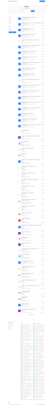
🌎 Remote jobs (23, 382)
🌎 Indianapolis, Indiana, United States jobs (39, 357)
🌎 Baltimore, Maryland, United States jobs (39, 329)
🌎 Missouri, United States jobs (25, 372)
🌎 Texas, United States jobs (24, 396)
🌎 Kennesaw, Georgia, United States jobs (38, 360)
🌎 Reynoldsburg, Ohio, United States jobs (38, 382)
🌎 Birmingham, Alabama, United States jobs (39, 330)
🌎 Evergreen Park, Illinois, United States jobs (39, 347)
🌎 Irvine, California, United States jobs (26, 359)
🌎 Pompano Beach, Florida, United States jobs (39, 379)
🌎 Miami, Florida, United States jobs (26, 369)
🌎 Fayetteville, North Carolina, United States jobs (39, 349)
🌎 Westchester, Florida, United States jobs (26, 399)
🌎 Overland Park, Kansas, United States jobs (39, 376)
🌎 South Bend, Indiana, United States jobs (38, 389)
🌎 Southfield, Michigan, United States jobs (39, 390)
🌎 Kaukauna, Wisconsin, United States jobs (26, 360)
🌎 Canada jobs (35, 333)
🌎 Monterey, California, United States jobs (39, 372)
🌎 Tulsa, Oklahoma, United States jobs (38, 396)
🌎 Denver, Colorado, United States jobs (26, 343)
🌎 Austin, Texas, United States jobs (25, 329)
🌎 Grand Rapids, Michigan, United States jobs (27, 353)
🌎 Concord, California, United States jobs (38, 339)
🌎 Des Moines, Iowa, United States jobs (38, 343)
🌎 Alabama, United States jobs (37, 323)
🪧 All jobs (22, 323)
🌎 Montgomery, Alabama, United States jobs (27, 373)
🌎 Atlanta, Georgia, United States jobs (26, 327)
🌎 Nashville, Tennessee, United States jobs (39, 373)
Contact (9, 327)
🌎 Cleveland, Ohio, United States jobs (38, 336)
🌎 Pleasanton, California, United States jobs (27, 379)
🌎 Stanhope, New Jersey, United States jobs (39, 392)
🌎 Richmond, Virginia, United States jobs (26, 383)
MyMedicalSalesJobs (12, 1)
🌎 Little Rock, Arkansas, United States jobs (26, 363)
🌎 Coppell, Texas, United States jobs (38, 340)
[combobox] (12, 24)
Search (9, 17)
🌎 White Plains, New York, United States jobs (39, 399)
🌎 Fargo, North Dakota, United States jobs (26, 349)
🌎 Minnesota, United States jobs (37, 370)
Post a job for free (42, 1)
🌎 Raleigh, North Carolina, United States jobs (39, 380)
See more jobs (31, 314)
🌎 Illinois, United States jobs (24, 357)
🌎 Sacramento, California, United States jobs (39, 383)
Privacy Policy (10, 326)
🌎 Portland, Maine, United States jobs (26, 380)
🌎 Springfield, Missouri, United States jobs (26, 392)
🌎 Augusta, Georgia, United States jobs (38, 327)
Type (9, 20)
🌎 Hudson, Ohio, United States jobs (38, 356)
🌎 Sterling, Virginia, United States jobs (26, 393)
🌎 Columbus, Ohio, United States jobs (38, 337)
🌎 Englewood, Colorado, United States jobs (27, 347)
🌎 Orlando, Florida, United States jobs (26, 376)
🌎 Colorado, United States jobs (25, 337)
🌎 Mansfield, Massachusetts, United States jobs (27, 366)
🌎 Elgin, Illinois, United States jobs (37, 346)
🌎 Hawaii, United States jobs (37, 353)
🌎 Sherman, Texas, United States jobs (26, 389)
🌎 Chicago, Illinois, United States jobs (26, 336)
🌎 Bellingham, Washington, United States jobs (27, 330)
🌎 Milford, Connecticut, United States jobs (26, 370)
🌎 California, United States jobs (25, 333)
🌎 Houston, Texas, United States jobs (26, 356)
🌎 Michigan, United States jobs (37, 369)
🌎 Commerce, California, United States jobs (27, 339)
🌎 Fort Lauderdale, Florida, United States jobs (39, 350)
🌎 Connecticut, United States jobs (25, 340)
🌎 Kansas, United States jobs (37, 359)
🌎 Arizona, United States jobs (25, 326)
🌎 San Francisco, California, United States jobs (27, 386)
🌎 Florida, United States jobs (25, 350)
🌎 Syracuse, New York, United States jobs (39, 393)
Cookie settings (10, 329)
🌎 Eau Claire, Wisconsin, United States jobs (27, 346)
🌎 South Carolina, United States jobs (26, 390)
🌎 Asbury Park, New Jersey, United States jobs (39, 326)
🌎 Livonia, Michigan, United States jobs (38, 363)
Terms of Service (10, 323)
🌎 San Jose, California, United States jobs (39, 386)
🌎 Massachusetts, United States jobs (38, 366)
